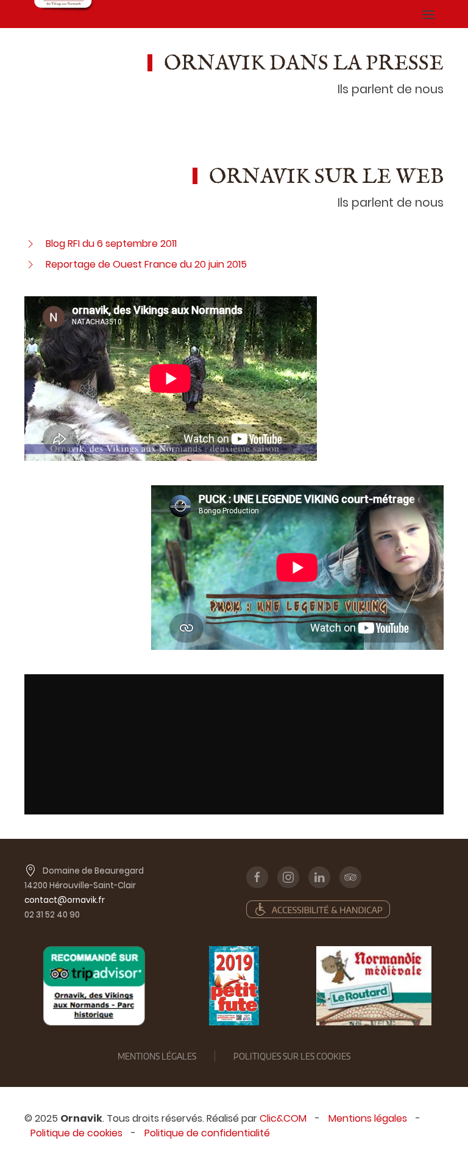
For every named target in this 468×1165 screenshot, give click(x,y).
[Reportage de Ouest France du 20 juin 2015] (30, 264)
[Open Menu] (428, 14)
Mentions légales (367, 1118)
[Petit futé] (234, 985)
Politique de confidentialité (207, 1133)
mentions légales (157, 1056)
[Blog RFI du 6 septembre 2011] (30, 244)
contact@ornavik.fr (64, 900)
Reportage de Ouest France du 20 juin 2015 (146, 264)
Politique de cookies (76, 1133)
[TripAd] (94, 985)
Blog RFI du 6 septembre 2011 (111, 244)
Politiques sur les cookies (291, 1056)
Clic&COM (283, 1118)
